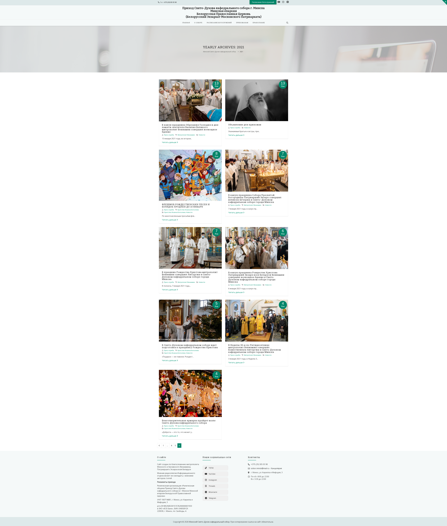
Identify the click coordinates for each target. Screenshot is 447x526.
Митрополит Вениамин (186, 135)
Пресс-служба (169, 135)
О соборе (198, 23)
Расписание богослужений (219, 23)
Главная (186, 23)
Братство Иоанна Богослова (188, 210)
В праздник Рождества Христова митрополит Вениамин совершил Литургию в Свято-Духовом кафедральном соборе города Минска (190, 276)
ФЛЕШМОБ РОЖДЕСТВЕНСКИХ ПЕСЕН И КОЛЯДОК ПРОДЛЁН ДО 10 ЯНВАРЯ (186, 205)
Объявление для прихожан (244, 124)
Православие (259, 23)
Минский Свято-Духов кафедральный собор (209, 522)
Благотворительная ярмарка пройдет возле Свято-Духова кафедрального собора (189, 421)
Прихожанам (242, 23)
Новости (202, 135)
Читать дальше (169, 142)
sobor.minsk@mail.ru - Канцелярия (266, 468)
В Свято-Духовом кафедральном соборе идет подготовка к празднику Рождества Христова (190, 346)
